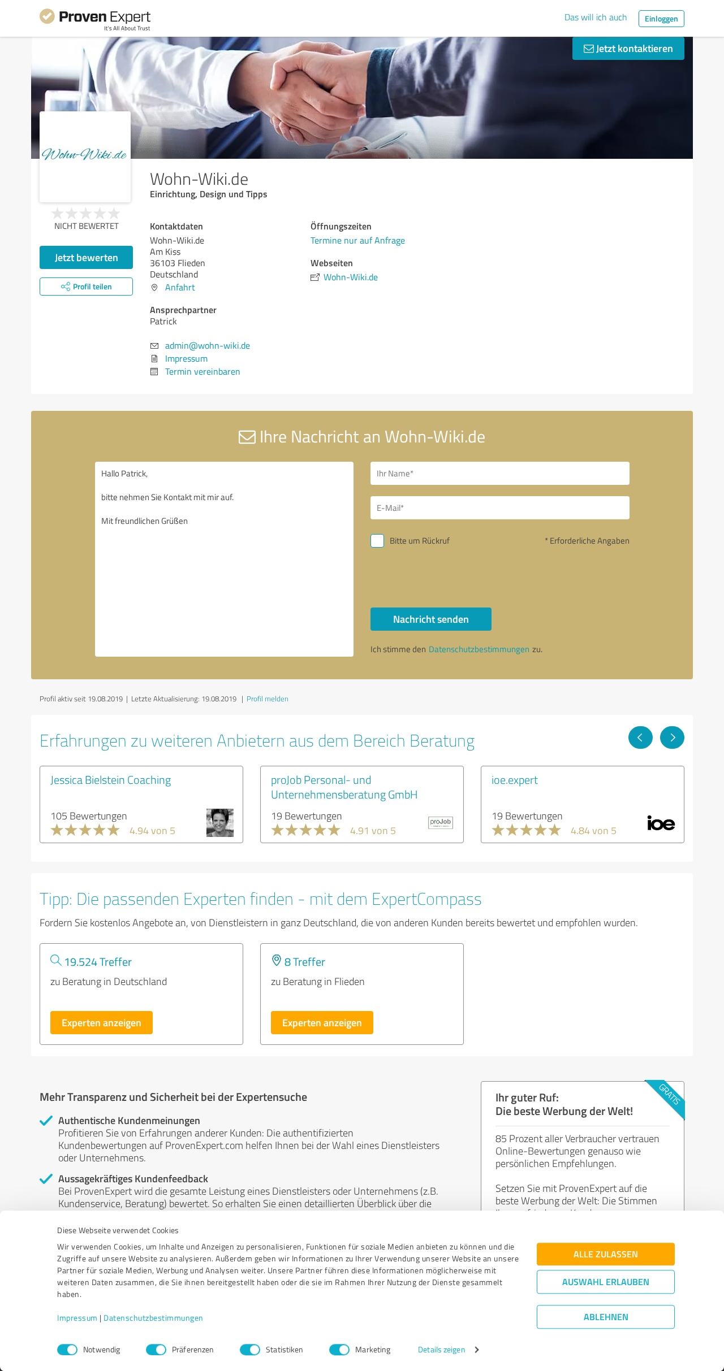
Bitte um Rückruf (420, 540)
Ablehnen (606, 1317)
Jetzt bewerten (86, 257)
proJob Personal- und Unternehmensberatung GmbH (344, 786)
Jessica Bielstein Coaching (110, 779)
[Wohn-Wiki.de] (85, 156)
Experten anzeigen (101, 1022)
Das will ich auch (595, 17)
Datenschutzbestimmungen (154, 1318)
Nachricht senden (431, 618)
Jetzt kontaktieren (633, 48)
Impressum (77, 1318)
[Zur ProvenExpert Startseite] (95, 21)
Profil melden (267, 698)
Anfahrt (180, 287)
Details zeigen (441, 1349)
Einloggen (661, 18)
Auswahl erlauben (605, 1281)
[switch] (156, 1349)
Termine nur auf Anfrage (358, 240)
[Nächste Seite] (672, 737)
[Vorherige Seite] (640, 737)
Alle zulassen (606, 1254)
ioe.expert (515, 779)
